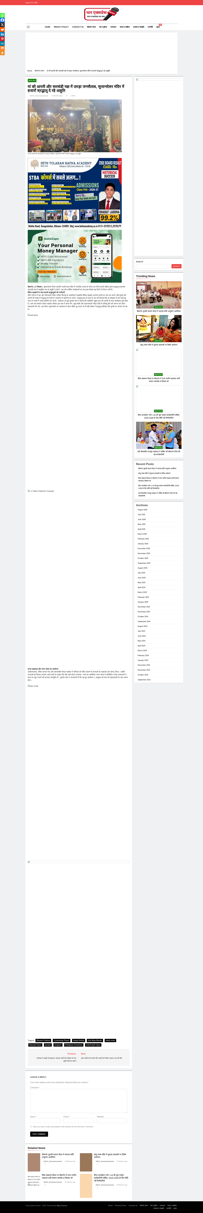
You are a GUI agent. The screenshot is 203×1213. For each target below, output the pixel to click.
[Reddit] (2, 29)
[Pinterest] (2, 38)
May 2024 (141, 641)
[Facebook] (2, 20)
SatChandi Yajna (93, 1045)
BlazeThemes (62, 1206)
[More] (2, 53)
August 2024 (142, 626)
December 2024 (144, 607)
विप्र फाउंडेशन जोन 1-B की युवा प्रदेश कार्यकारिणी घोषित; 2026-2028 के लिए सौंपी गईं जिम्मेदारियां (111, 1178)
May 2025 (141, 582)
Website (100, 1117)
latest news (110, 1040)
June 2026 (142, 519)
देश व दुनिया (103, 27)
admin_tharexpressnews (39, 96)
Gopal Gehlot (78, 1040)
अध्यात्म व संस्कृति (138, 27)
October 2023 (143, 675)
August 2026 (142, 510)
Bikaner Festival (43, 1040)
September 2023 (144, 680)
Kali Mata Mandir (95, 1040)
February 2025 (143, 597)
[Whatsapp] (2, 15)
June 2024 (142, 636)
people (48, 1045)
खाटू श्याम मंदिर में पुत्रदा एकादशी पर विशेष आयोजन (158, 345)
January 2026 (143, 544)
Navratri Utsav (35, 1045)
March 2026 (142, 534)
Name (33, 1117)
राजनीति (150, 27)
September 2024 (144, 621)
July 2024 (141, 631)
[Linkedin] (2, 34)
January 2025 (143, 602)
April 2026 (141, 529)
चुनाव (158, 26)
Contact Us (78, 27)
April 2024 (141, 646)
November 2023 (144, 670)
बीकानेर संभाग (91, 27)
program (58, 1045)
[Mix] (2, 48)
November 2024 (144, 612)
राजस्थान (113, 27)
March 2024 (142, 650)
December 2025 (144, 548)
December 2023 (144, 665)
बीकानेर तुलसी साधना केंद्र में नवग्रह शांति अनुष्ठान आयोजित (159, 311)
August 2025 (142, 568)
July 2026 (141, 514)
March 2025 (142, 592)
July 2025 (141, 573)
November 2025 (144, 553)
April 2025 (141, 587)
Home (47, 27)
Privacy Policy (61, 27)
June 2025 (142, 578)
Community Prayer (61, 1040)
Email (67, 1117)
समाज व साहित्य (125, 27)
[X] (2, 24)
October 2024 (143, 616)
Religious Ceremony (73, 1045)
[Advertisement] (101, 51)
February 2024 (143, 655)
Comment (34, 1088)
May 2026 (141, 524)
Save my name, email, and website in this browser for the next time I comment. (63, 1127)
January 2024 (143, 660)
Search (139, 261)
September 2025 (144, 563)
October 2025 (143, 558)
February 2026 (143, 539)
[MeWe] (2, 43)
